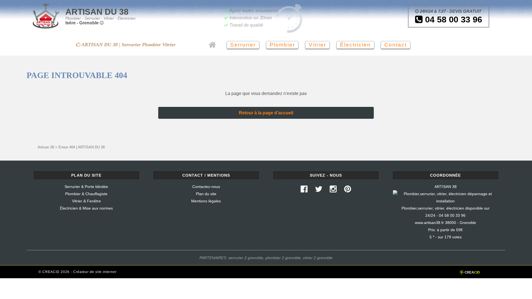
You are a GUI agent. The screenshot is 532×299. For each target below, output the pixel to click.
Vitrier (317, 45)
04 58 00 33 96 (452, 19)
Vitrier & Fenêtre (86, 201)
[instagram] (333, 190)
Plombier (282, 45)
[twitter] (319, 190)
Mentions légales (206, 201)
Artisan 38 (46, 147)
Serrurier (243, 45)
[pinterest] (347, 190)
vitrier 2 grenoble (317, 258)
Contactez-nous (206, 186)
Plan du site (206, 194)
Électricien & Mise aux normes (86, 208)
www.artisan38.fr (429, 222)
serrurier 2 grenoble (245, 258)
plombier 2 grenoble (283, 258)
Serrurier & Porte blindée (86, 186)
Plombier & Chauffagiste (86, 194)
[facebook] (304, 190)
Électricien (355, 45)
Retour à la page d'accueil (266, 112)
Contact (395, 45)
